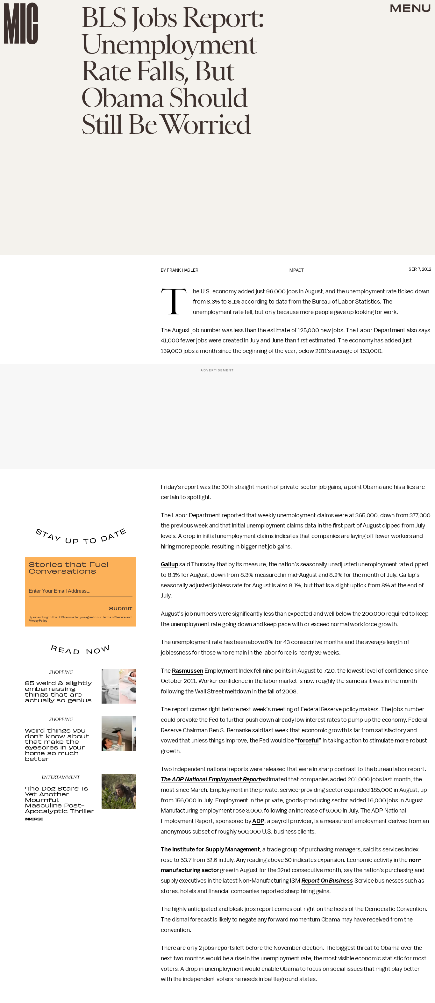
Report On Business (327, 881)
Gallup (169, 564)
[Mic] (21, 23)
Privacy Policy (38, 620)
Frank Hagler (182, 270)
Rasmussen (187, 671)
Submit (120, 608)
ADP (258, 821)
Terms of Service (114, 617)
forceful (308, 740)
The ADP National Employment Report (211, 779)
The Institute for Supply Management (210, 849)
